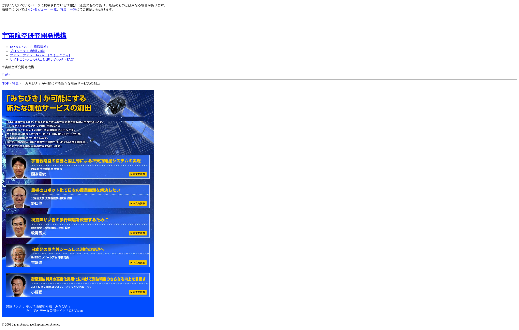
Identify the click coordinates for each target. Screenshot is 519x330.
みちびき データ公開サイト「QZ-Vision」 (56, 310)
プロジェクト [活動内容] (27, 51)
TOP (5, 83)
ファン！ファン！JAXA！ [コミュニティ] (40, 55)
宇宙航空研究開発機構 (34, 35)
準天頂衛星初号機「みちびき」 (48, 306)
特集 (15, 83)
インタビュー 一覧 (42, 9)
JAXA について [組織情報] (29, 46)
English (6, 74)
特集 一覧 (68, 9)
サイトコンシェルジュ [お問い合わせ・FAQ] (42, 59)
